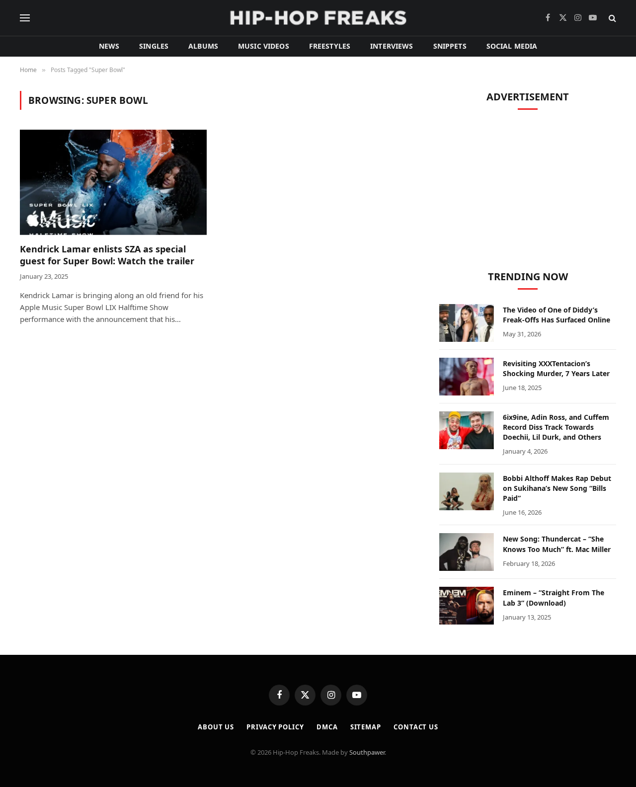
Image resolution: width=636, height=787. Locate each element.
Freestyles (329, 46)
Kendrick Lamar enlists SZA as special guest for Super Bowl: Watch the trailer (107, 255)
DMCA (327, 726)
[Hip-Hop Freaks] (318, 18)
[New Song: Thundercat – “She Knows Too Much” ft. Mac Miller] (466, 552)
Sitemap (365, 726)
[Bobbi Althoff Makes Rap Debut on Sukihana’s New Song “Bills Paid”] (466, 491)
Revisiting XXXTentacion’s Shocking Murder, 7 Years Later (556, 368)
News (109, 46)
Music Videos (263, 46)
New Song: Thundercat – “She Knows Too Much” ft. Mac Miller (557, 543)
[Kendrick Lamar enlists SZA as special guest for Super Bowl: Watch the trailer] (113, 182)
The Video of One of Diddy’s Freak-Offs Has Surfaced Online (556, 314)
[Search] (611, 18)
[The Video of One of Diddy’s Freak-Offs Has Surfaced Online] (466, 323)
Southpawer (367, 752)
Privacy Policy (275, 726)
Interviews (391, 46)
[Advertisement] (527, 186)
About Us (216, 726)
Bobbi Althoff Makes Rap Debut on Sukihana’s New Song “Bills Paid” (557, 488)
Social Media (512, 46)
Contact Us (416, 726)
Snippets (450, 46)
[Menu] (25, 18)
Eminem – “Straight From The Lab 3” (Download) (553, 597)
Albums (203, 46)
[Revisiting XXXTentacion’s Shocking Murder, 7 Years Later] (466, 376)
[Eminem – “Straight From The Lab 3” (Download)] (466, 606)
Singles (153, 46)
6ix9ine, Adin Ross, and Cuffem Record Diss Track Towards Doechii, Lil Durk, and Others (556, 427)
